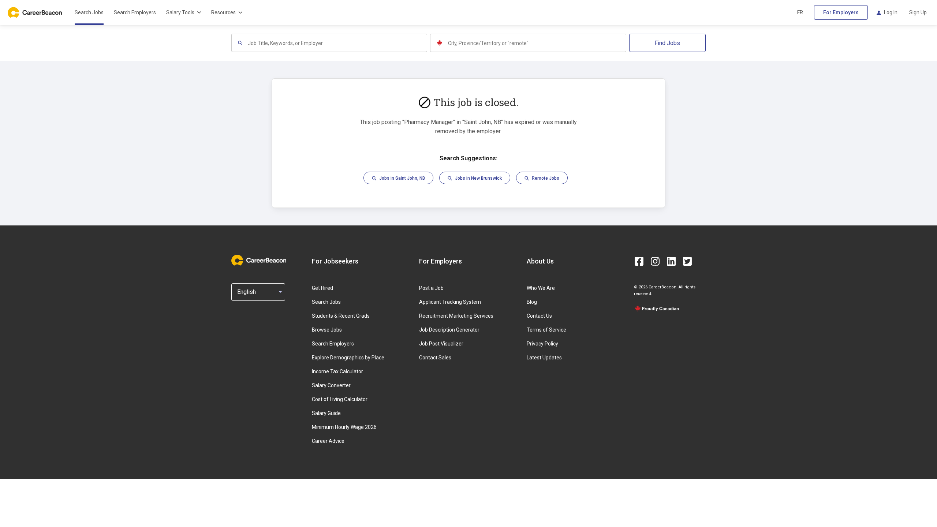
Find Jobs (667, 43)
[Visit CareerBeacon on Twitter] (687, 261)
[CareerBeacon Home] (35, 12)
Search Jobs (89, 12)
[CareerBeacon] (258, 261)
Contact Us (539, 316)
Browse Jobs (327, 330)
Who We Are (541, 288)
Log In (890, 12)
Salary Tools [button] (180, 12)
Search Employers (135, 12)
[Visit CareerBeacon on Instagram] (655, 261)
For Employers (841, 12)
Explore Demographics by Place (348, 357)
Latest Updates (544, 357)
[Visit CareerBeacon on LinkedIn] (671, 261)
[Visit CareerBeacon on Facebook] (639, 261)
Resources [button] (223, 12)
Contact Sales (435, 357)
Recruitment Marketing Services (456, 316)
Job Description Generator (449, 330)
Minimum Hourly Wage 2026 (344, 427)
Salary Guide (326, 413)
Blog (532, 302)
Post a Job (431, 288)
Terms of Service (546, 330)
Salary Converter (331, 385)
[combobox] (337, 42)
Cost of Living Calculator (339, 399)
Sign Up (918, 12)
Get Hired (322, 288)
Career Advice (328, 441)
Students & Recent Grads (341, 316)
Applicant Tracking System (450, 302)
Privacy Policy (542, 344)
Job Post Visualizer (441, 344)
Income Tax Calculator (337, 371)
